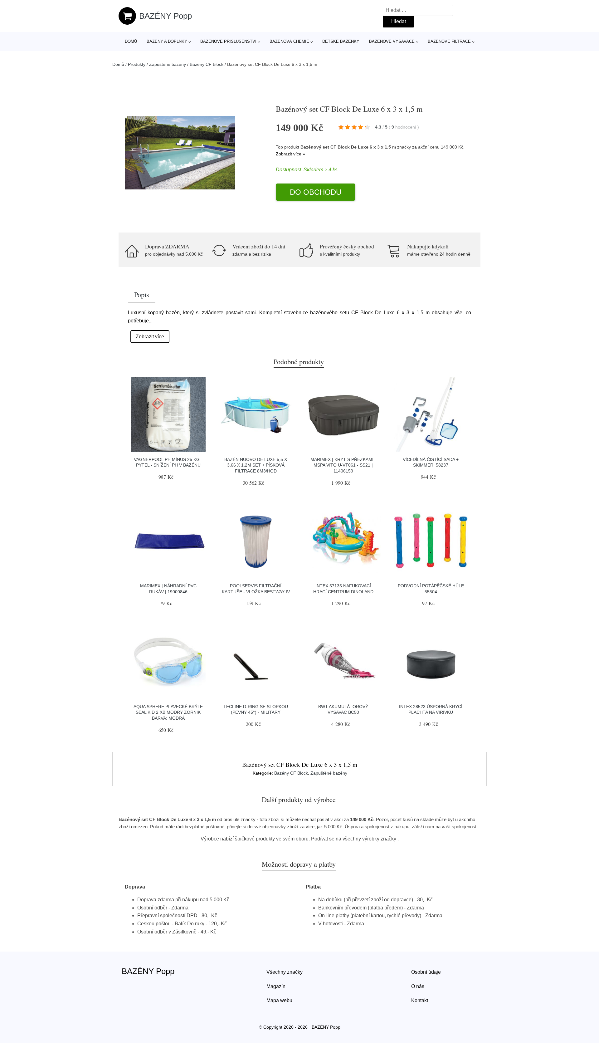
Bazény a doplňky (167, 41)
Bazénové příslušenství (228, 41)
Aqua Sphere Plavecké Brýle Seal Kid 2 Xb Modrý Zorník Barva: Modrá (168, 712)
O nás (417, 986)
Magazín (275, 986)
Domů (131, 41)
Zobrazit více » (290, 153)
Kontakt (419, 1000)
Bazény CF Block (206, 64)
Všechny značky (284, 972)
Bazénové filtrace (449, 41)
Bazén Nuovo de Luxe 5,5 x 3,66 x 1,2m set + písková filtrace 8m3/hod (255, 465)
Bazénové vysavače (392, 41)
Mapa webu (279, 1000)
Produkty (136, 64)
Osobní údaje (426, 972)
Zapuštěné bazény (167, 64)
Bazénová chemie (289, 41)
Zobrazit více (150, 336)
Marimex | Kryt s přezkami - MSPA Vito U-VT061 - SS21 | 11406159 (343, 465)
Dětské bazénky (340, 41)
